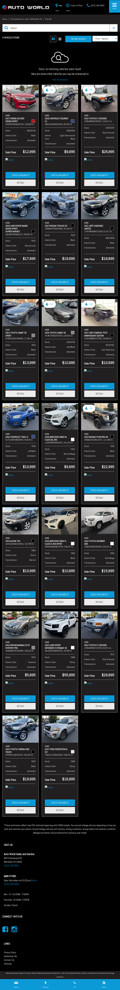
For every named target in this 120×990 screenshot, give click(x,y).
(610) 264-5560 (11, 865)
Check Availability (21, 175)
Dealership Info (10, 956)
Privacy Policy (10, 952)
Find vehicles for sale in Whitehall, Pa (26, 19)
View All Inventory (60, 79)
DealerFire (56, 973)
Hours (34, 880)
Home (5, 19)
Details (20, 182)
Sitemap (8, 963)
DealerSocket (75, 973)
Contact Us (9, 959)
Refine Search (78, 38)
